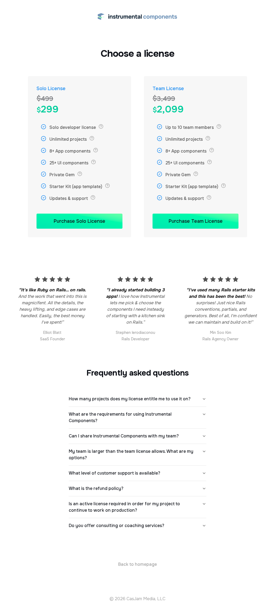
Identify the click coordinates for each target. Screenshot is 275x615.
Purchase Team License (196, 221)
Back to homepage (137, 564)
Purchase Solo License (79, 221)
